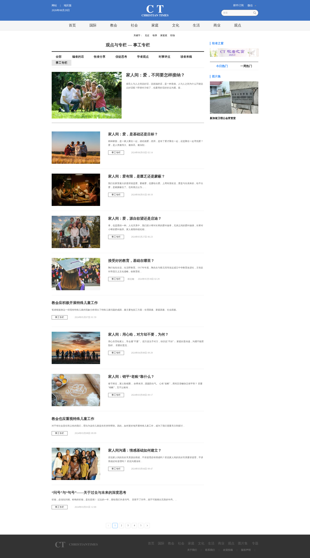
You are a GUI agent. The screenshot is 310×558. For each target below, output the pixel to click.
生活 (196, 25)
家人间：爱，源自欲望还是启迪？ (134, 218)
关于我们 (192, 550)
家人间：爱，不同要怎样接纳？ (155, 75)
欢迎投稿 (228, 550)
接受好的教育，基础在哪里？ (131, 261)
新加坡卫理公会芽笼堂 (223, 118)
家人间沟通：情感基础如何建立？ (134, 450)
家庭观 (163, 35)
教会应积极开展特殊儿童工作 (75, 303)
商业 (217, 25)
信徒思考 (121, 56)
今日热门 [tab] (222, 66)
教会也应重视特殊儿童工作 (73, 419)
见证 (147, 35)
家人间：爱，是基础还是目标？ (133, 134)
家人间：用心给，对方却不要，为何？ (138, 334)
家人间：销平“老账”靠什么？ (131, 377)
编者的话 (78, 56)
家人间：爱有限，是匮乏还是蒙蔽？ (136, 176)
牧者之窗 (218, 43)
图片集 (216, 76)
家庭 (155, 25)
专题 (255, 543)
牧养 (155, 35)
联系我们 (210, 550)
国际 (93, 25)
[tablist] (234, 66)
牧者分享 (99, 56)
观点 (237, 25)
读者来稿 (186, 56)
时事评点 (164, 56)
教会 (113, 25)
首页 (72, 25)
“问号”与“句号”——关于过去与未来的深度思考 (89, 492)
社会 (134, 25)
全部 (59, 56)
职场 (172, 35)
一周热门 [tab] (246, 66)
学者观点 (143, 56)
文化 (175, 25)
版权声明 (246, 550)
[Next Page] (147, 525)
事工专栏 (61, 62)
